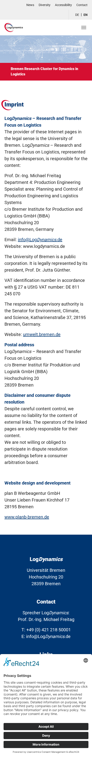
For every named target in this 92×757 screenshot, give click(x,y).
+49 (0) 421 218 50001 (48, 629)
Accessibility (63, 5)
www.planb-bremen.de (26, 517)
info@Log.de (40, 239)
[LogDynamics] (13, 27)
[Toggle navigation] (84, 27)
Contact (82, 5)
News (30, 5)
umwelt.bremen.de (42, 334)
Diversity (44, 5)
